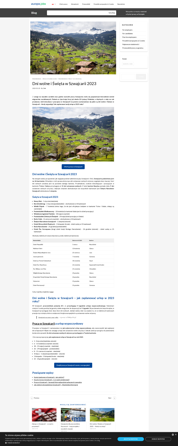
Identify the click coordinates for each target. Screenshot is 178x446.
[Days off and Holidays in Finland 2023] (111, 398)
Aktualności (75, 4)
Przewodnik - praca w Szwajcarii (44, 78)
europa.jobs (128, 64)
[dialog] (89, 439)
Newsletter (121, 4)
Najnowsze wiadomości (130, 44)
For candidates (127, 33)
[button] (59, 442)
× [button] (175, 434)
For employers (127, 30)
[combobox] (173, 435)
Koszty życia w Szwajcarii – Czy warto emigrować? (52, 380)
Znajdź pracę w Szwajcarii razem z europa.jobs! (73, 365)
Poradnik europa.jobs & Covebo (104, 4)
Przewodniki (86, 4)
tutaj (52, 292)
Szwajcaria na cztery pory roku (48, 317)
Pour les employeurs (129, 37)
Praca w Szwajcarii (43, 323)
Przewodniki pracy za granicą (70, 78)
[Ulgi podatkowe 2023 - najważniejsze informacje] (35, 398)
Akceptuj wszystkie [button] (131, 439)
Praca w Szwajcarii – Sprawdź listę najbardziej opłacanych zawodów (58, 382)
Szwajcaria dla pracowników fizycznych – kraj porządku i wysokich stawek (70, 426)
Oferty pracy (63, 4)
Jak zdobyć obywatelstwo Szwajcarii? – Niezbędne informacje (56, 385)
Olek (44, 88)
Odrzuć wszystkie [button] (158, 439)
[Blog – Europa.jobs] (38, 4)
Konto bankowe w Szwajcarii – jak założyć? (49, 377)
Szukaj (141, 77)
